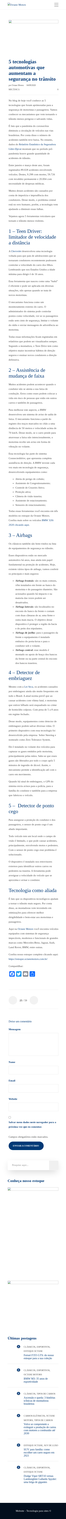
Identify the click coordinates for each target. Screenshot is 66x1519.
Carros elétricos (34, 1416)
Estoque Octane (33, 1351)
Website (13, 1099)
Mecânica (14, 89)
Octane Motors (18, 85)
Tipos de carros (46, 1393)
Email (12, 1080)
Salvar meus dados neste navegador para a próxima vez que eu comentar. (32, 1124)
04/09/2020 (31, 85)
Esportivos (43, 1347)
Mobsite (20, 1510)
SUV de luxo (51, 1445)
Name (12, 1062)
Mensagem (15, 1029)
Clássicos (29, 1347)
